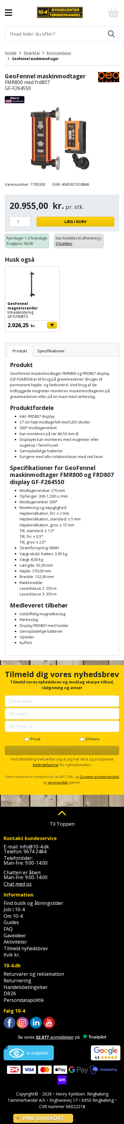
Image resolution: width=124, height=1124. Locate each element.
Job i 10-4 (14, 909)
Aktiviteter (15, 942)
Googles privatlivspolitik (99, 776)
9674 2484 (34, 851)
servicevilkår (58, 782)
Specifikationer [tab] (51, 351)
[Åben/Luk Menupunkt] (8, 12)
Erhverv (92, 739)
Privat (35, 739)
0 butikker (64, 243)
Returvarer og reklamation (34, 974)
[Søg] (111, 33)
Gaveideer (15, 935)
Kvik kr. (12, 954)
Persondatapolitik (24, 1000)
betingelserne (45, 764)
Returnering (17, 980)
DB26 (10, 993)
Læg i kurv (75, 221)
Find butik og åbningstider (33, 903)
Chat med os (18, 884)
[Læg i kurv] (52, 325)
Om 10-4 (13, 916)
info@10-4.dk (34, 846)
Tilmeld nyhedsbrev (26, 948)
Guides (11, 922)
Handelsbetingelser (26, 987)
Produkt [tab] (20, 351)
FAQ (8, 929)
